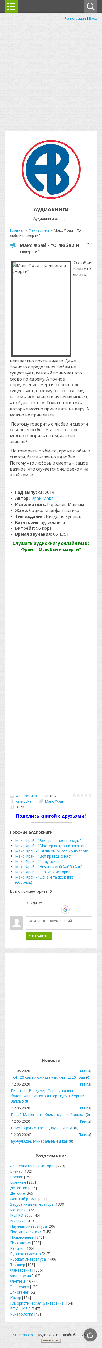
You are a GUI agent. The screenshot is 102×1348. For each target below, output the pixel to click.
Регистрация (75, 18)
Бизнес (16, 1171)
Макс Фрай (54, 801)
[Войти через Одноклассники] (74, 910)
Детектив (18, 1187)
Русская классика (25, 1253)
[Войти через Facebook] (47, 910)
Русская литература (28, 1259)
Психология (20, 1242)
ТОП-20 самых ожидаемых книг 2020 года (48, 1077)
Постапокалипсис (26, 1231)
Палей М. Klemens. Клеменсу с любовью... (47, 1114)
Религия (17, 1248)
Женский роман (23, 1198)
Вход (93, 18)
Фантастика (26, 795)
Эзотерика (19, 1286)
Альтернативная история (32, 1165)
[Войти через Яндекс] (56, 910)
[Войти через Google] (65, 909)
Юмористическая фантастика (37, 1303)
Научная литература (28, 1226)
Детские (17, 1193)
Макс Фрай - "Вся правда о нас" (43, 856)
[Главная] (51, 197)
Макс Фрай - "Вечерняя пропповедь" (48, 840)
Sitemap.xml (23, 1334)
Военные (18, 1182)
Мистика (18, 1220)
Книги (85, 1070)
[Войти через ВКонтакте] (38, 910)
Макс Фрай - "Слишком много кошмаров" (52, 850)
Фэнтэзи (17, 1281)
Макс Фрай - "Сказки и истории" (43, 871)
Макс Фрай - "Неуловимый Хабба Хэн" (49, 866)
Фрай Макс (42, 498)
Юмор (15, 1297)
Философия (20, 1275)
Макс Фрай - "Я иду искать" (39, 861)
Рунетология (21, 1314)
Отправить (38, 936)
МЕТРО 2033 (21, 1215)
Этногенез (19, 1292)
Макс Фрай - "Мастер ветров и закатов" (51, 845)
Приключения (22, 1237)
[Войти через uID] (29, 910)
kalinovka (23, 801)
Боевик (16, 1176)
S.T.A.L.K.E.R (20, 1308)
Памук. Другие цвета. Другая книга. (42, 1127)
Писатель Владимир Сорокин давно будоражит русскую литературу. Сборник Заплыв (47, 1096)
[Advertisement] (51, 75)
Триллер (17, 1264)
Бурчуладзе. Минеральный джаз (39, 1141)
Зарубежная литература (32, 1204)
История (18, 1209)
